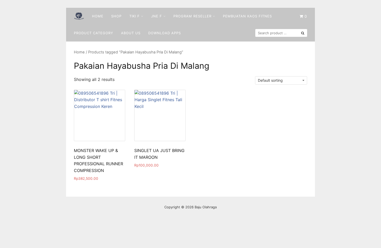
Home (97, 16)
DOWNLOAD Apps (164, 33)
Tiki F (134, 16)
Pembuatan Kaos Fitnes (247, 16)
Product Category (93, 33)
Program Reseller (192, 16)
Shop (116, 16)
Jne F (156, 16)
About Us (130, 33)
